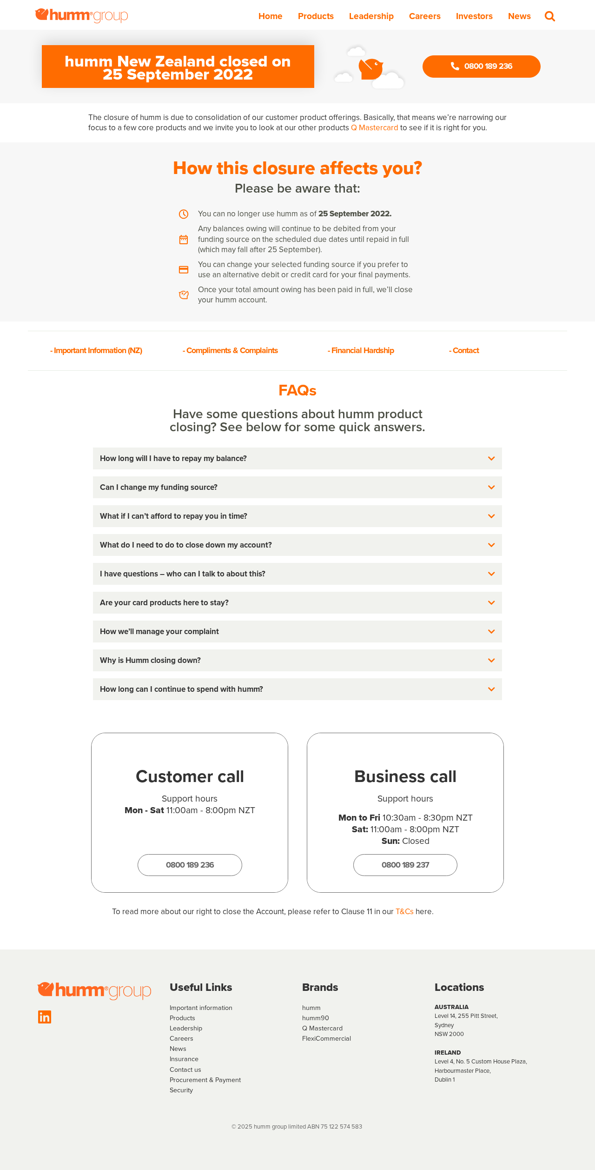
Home (270, 16)
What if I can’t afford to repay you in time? (173, 516)
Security (181, 1090)
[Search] (549, 15)
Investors (474, 16)
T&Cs (405, 911)
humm (311, 1008)
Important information (201, 1008)
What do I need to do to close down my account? (186, 545)
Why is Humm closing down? (150, 660)
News (519, 16)
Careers (425, 16)
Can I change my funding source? (159, 487)
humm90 (315, 1018)
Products (316, 16)
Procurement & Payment (205, 1080)
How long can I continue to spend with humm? (181, 689)
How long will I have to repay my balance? (173, 458)
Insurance (184, 1059)
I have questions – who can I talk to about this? (182, 574)
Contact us (185, 1069)
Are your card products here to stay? (164, 602)
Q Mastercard (374, 128)
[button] (297, 458)
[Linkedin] (44, 1017)
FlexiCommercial (326, 1038)
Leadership (371, 16)
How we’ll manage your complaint (159, 631)
